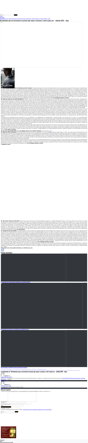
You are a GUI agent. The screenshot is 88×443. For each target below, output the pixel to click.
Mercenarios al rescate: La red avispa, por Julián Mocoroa (15, 329)
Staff (1, 441)
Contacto (2, 440)
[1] (51, 117)
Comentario (4, 401)
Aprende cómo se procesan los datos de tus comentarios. (37, 409)
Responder (3, 380)
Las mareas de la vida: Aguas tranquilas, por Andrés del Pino (15, 282)
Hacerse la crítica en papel (6, 442)
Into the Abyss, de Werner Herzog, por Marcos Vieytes (14, 367)
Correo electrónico (6, 404)
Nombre (3, 402)
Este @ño (3, 408)
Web (2, 405)
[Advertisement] (30, 7)
